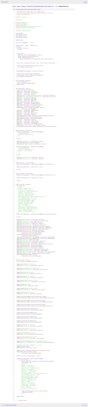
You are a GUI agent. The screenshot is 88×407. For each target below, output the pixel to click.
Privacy (11, 405)
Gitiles (8, 405)
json (86, 405)
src (56, 6)
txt (82, 405)
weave (14, 6)
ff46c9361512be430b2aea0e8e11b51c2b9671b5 (40, 6)
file (39, 9)
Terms (15, 405)
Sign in (85, 2)
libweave (23, 6)
